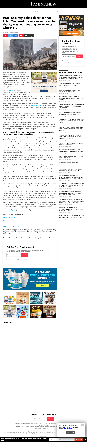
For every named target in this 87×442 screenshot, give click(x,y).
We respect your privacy (35, 426)
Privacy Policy (43, 436)
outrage (36, 232)
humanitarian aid (20, 232)
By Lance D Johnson (69, 101)
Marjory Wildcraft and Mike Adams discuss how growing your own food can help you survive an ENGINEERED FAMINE (71, 185)
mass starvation (10, 211)
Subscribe (79, 440)
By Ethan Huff (67, 109)
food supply (38, 230)
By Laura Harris (68, 153)
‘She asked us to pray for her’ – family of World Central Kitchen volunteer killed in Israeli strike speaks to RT (70, 137)
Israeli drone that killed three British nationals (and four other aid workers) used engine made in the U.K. (71, 106)
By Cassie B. (67, 80)
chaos (25, 230)
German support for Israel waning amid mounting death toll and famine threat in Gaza (71, 150)
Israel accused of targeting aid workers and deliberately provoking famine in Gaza (70, 169)
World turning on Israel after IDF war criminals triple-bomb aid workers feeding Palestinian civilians (71, 120)
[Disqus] (30, 346)
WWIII (10, 234)
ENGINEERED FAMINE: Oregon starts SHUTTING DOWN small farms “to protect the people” (71, 216)
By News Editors (68, 116)
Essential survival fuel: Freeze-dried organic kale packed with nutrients (71, 144)
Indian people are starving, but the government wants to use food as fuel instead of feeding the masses (71, 209)
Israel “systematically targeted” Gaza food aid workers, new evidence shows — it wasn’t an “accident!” (71, 128)
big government (18, 230)
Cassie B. (15, 32)
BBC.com (5, 221)
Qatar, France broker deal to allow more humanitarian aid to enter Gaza (70, 90)
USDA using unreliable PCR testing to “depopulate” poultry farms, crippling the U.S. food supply (71, 98)
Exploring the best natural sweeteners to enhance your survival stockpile (70, 84)
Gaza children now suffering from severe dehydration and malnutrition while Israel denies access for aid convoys (70, 193)
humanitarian (10, 232)
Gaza (44, 230)
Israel (31, 232)
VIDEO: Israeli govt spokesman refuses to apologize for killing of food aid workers (70, 113)
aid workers (9, 90)
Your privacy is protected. (11, 259)
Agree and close (70, 432)
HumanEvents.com (9, 217)
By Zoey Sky (67, 93)
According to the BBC (37, 106)
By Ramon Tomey (68, 159)
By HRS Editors (68, 87)
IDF (28, 232)
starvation (42, 232)
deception (31, 230)
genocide (50, 230)
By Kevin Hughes (68, 166)
